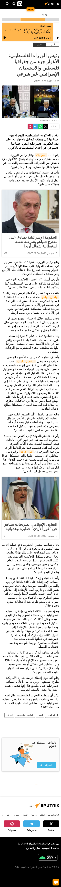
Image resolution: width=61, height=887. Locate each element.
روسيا (34, 815)
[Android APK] (47, 857)
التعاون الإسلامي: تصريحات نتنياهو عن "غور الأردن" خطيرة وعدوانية (30, 526)
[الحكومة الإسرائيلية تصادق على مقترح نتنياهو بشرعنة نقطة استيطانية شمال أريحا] (30, 211)
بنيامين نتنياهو (50, 297)
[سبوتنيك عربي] (52, 5)
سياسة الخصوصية (50, 848)
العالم (42, 815)
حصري (16, 815)
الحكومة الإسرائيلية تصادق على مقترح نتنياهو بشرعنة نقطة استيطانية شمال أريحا (33, 241)
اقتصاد (25, 815)
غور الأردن (26, 451)
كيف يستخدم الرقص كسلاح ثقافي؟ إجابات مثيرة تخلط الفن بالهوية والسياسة (27, 31)
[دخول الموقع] (13, 3)
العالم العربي (52, 715)
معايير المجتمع (33, 848)
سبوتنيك (41, 155)
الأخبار (40, 715)
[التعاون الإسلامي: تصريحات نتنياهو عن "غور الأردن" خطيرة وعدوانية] (30, 498)
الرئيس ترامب (26, 361)
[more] (5, 253)
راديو (8, 815)
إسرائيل (9, 715)
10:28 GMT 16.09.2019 (46, 81)
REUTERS (45, 120)
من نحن (55, 843)
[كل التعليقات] (56, 882)
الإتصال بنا (23, 843)
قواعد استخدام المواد (39, 843)
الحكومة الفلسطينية (25, 715)
